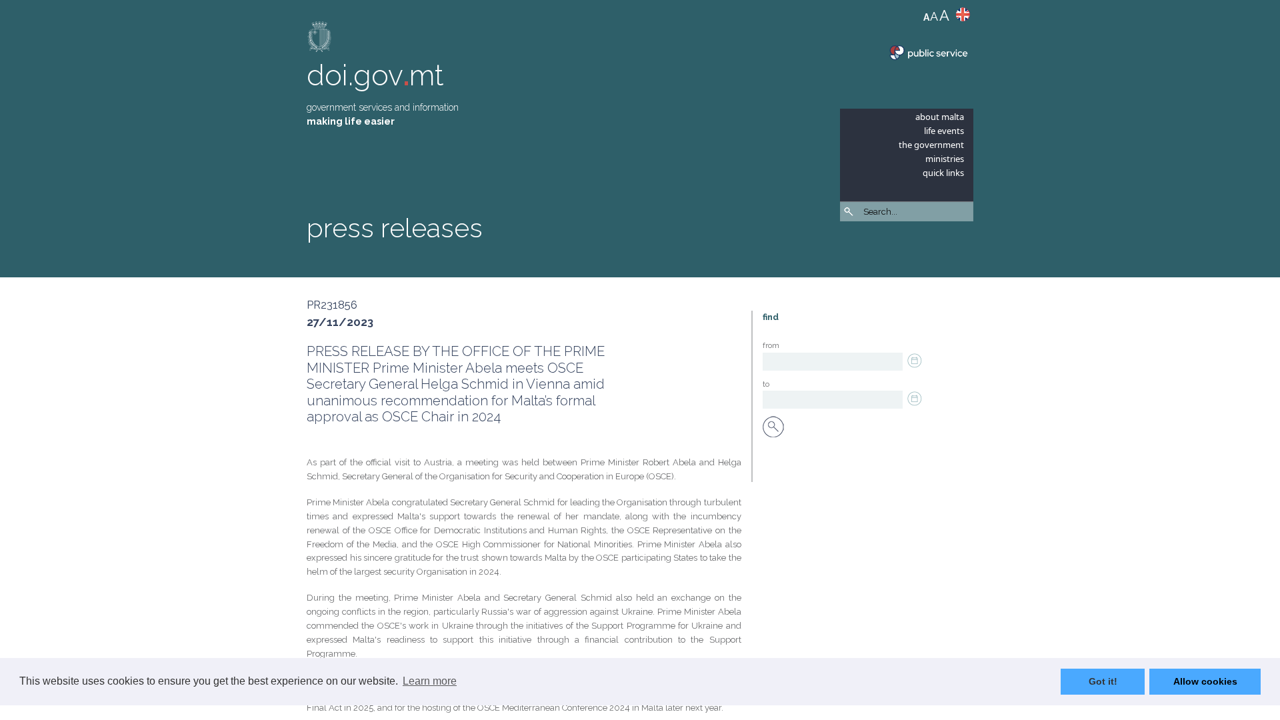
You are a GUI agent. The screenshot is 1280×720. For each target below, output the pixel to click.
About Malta (939, 117)
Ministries (944, 159)
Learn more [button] (430, 681)
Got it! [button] (1103, 681)
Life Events (944, 131)
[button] (966, 246)
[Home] (320, 39)
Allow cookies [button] (1205, 681)
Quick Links (943, 173)
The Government (931, 145)
